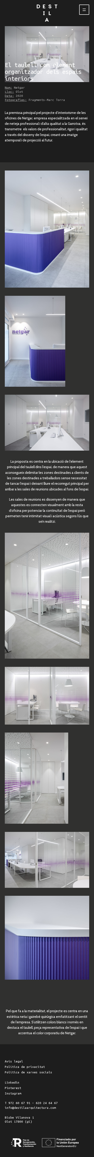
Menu (84, 10)
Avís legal (14, 1061)
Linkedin (12, 1082)
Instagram (13, 1093)
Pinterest (13, 1088)
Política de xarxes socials (28, 1072)
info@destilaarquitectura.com (30, 1107)
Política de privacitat (25, 1067)
